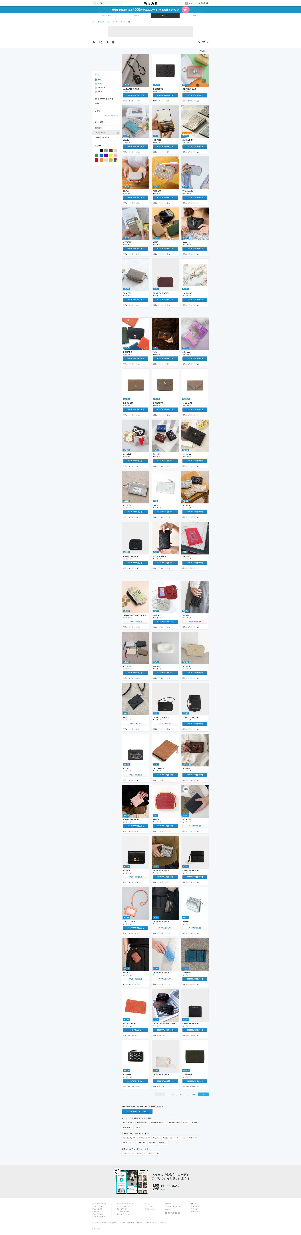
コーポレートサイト (98, 1222)
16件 (138, 101)
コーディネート (107, 15)
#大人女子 (156, 1138)
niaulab (193, 1209)
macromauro (127, 1127)
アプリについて (166, 1189)
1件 (198, 203)
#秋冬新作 (152, 1142)
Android (175, 1206)
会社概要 (112, 1222)
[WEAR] (150, 3)
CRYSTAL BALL (128, 1122)
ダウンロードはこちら (170, 1186)
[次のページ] (203, 1094)
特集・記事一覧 (121, 1209)
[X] (166, 1213)
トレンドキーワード (123, 1211)
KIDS (100, 92)
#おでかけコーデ (144, 1138)
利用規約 (139, 1222)
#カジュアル (163, 1142)
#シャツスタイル (128, 1142)
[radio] (96, 150)
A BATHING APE (142, 1122)
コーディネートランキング (125, 1204)
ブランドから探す (98, 1214)
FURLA (194, 1122)
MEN (100, 84)
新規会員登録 (204, 3)
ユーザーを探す (97, 1206)
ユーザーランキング (123, 1206)
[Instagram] (169, 1213)
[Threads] (172, 1213)
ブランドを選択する (111, 115)
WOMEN (101, 88)
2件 (168, 101)
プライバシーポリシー (151, 1222)
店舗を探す (95, 1211)
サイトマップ (149, 1206)
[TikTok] (176, 1213)
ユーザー (136, 15)
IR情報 (121, 1222)
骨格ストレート (128, 1153)
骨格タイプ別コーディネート (126, 1214)
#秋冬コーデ (141, 1142)
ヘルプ (147, 1204)
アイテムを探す (97, 1209)
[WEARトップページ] (93, 22)
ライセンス (163, 1222)
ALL (99, 80)
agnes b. (186, 1122)
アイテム (165, 15)
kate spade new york (157, 1122)
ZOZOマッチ (195, 1211)
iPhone (167, 1206)
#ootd (183, 1138)
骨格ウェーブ (141, 1153)
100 (193, 1094)
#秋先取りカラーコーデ (170, 1138)
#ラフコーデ (193, 1138)
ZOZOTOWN (195, 1206)
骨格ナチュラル (154, 1153)
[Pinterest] (179, 1213)
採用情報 (130, 1222)
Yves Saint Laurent (174, 1122)
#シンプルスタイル (129, 1138)
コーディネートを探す (99, 1204)
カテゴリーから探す (98, 1217)
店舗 (194, 15)
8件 (198, 568)
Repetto (137, 1127)
